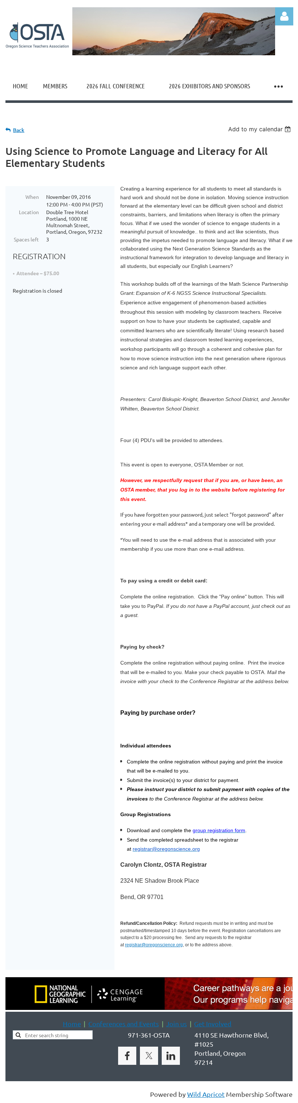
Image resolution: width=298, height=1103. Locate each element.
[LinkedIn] (171, 1056)
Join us (176, 1023)
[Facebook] (127, 1056)
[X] (149, 1056)
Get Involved (212, 1023)
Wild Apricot (206, 1094)
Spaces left (26, 239)
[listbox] (260, 129)
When (32, 196)
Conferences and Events (123, 1023)
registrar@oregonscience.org (154, 944)
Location (29, 212)
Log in (284, 16)
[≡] (278, 86)
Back (18, 130)
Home (72, 1023)
